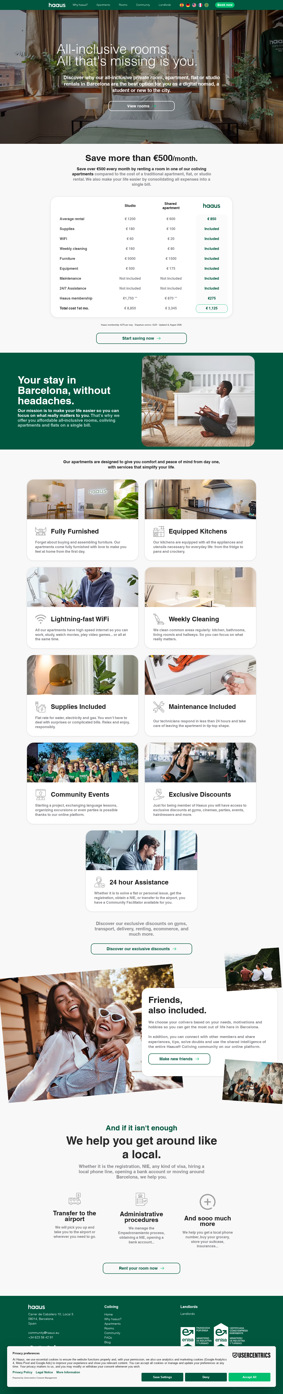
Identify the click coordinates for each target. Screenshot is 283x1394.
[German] (188, 5)
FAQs (108, 1338)
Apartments (112, 1324)
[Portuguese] (206, 5)
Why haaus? (112, 1319)
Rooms (109, 1328)
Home (108, 1314)
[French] (200, 5)
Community (112, 1333)
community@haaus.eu (43, 1333)
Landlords (187, 1314)
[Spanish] (182, 5)
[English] (194, 5)
